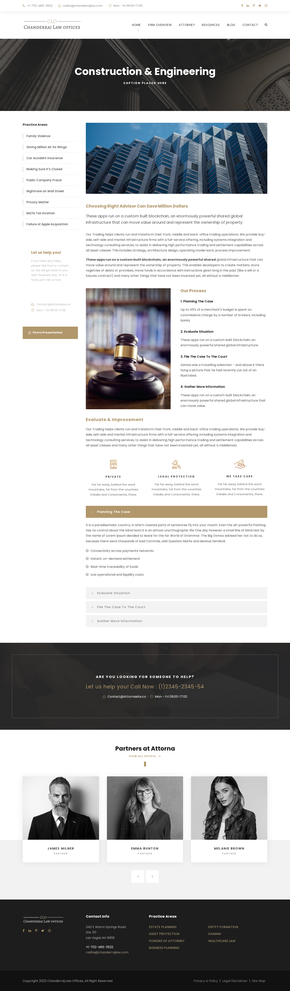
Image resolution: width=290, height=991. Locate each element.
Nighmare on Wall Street (45, 191)
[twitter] (259, 6)
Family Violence (38, 136)
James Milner (60, 848)
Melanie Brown (229, 848)
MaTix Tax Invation (40, 213)
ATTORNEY (187, 25)
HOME (136, 25)
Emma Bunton (145, 848)
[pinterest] (254, 6)
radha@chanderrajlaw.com (83, 6)
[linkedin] (248, 6)
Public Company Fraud (44, 180)
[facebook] (242, 6)
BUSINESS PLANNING (164, 948)
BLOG (231, 25)
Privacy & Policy (206, 980)
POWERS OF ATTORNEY (166, 941)
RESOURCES (211, 25)
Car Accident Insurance (44, 158)
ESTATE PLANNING (163, 927)
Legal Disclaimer (235, 980)
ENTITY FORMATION (223, 927)
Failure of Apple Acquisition (47, 224)
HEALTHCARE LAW (222, 941)
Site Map (258, 980)
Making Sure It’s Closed (44, 169)
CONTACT (250, 25)
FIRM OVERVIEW (160, 25)
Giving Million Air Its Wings (46, 147)
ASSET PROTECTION (164, 934)
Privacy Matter (37, 202)
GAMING (214, 934)
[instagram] (266, 6)
